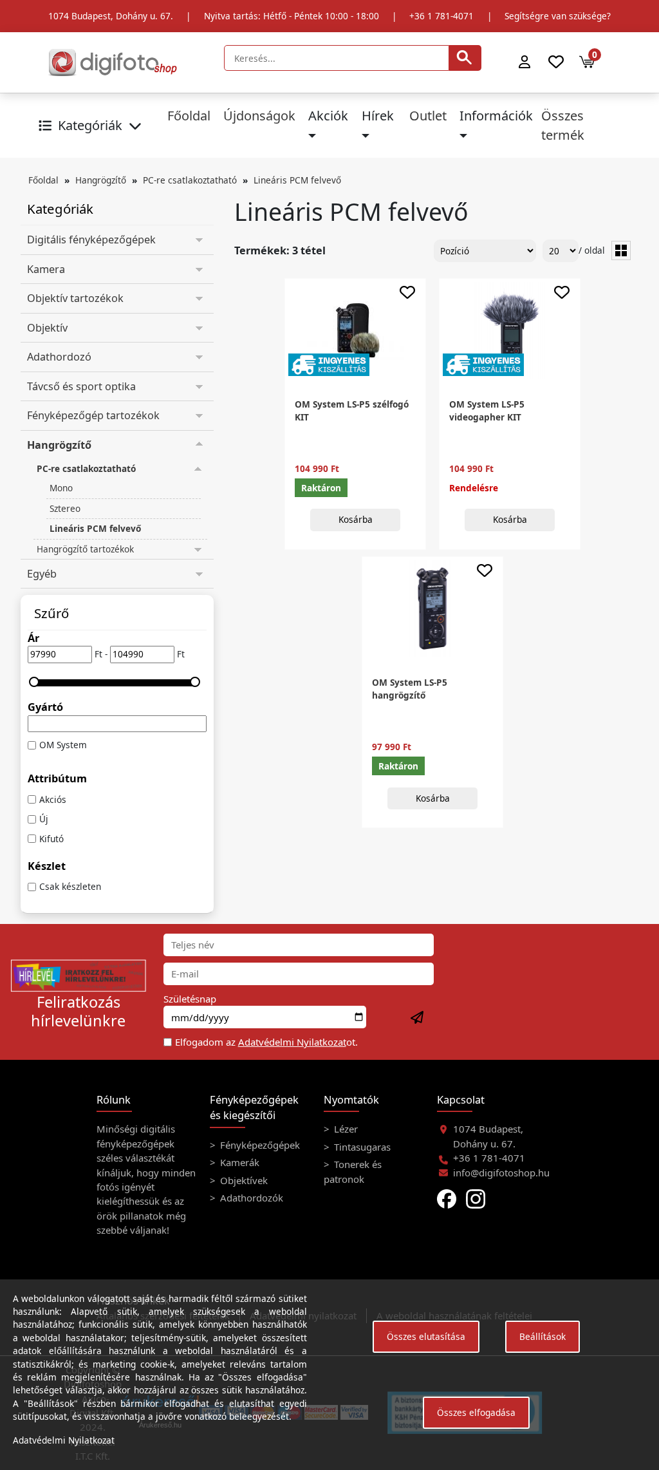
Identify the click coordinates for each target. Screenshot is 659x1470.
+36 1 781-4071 (441, 16)
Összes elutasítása (426, 1336)
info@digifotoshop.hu (501, 1172)
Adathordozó (59, 357)
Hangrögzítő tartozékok (85, 549)
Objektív (47, 328)
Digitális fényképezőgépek (91, 239)
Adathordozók (250, 1197)
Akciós (52, 799)
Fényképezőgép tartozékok (93, 415)
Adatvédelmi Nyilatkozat (292, 1041)
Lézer (344, 1128)
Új (43, 819)
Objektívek (243, 1180)
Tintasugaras (361, 1146)
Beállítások (542, 1336)
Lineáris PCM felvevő (297, 180)
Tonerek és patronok (353, 1171)
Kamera (46, 269)
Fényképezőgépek (259, 1144)
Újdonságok (259, 115)
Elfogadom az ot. (266, 1041)
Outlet (428, 115)
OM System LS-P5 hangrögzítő (409, 688)
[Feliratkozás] (417, 1018)
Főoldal (188, 115)
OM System (63, 745)
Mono (61, 488)
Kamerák (238, 1162)
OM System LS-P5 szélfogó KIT (352, 410)
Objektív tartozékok (75, 298)
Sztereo (65, 508)
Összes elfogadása (476, 1412)
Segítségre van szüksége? (558, 16)
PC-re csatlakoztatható (190, 180)
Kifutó (51, 839)
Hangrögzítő (100, 180)
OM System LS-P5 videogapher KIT (486, 410)
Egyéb (42, 574)
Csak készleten (70, 886)
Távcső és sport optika (81, 386)
